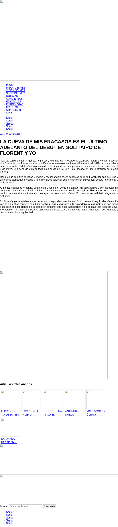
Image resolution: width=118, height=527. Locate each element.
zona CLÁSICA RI (10, 134)
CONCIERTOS (14, 98)
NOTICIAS (12, 96)
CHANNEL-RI (14, 110)
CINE (9, 112)
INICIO (10, 85)
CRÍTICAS (12, 107)
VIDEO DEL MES (15, 90)
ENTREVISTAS (15, 104)
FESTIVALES (13, 101)
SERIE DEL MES (15, 93)
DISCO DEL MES (15, 87)
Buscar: (4, 506)
